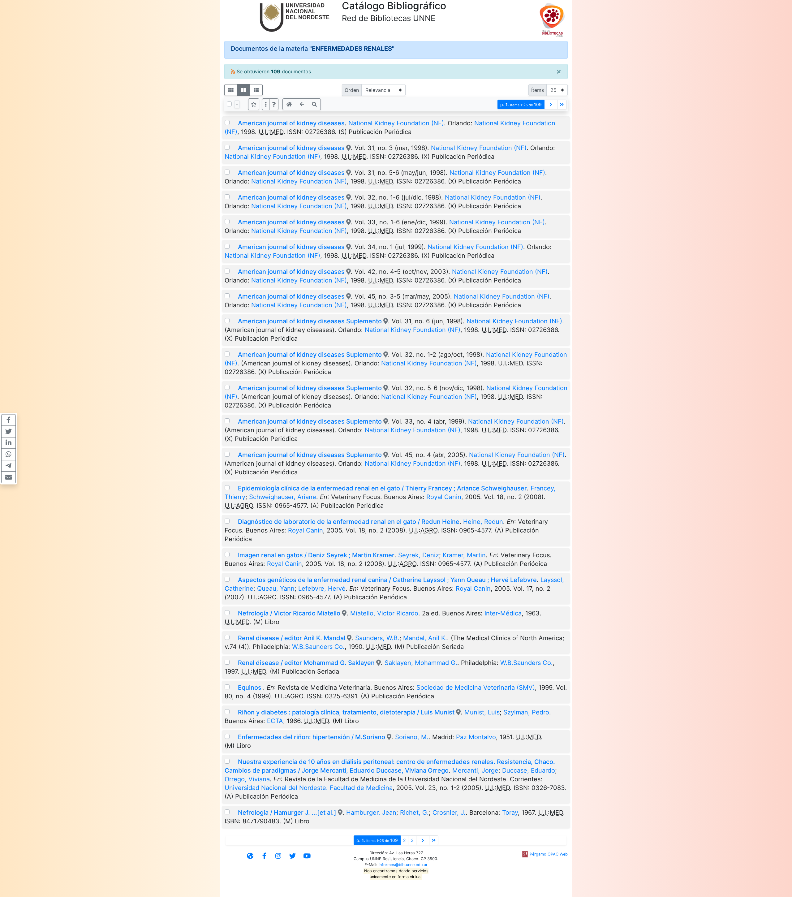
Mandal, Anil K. (425, 638)
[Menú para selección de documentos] (237, 104)
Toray (510, 812)
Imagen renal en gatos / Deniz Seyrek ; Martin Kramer (316, 555)
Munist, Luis (482, 712)
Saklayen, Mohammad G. (421, 662)
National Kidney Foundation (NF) (396, 123)
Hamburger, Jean (371, 812)
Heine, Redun (483, 521)
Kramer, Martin (464, 555)
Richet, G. (414, 812)
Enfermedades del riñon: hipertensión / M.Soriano (311, 737)
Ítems (537, 90)
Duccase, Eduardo (528, 770)
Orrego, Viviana (247, 779)
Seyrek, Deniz (418, 555)
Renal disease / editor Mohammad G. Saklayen (306, 662)
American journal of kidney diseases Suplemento (310, 321)
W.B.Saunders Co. (318, 646)
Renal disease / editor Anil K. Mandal (292, 638)
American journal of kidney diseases (291, 123)
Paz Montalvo (476, 737)
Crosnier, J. (449, 812)
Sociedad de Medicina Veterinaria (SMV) (475, 687)
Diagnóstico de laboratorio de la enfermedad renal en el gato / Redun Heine (348, 521)
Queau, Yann (276, 588)
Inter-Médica (503, 613)
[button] (273, 104)
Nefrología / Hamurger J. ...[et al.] (287, 812)
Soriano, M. (411, 737)
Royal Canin (443, 497)
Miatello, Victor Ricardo (384, 613)
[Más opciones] (265, 104)
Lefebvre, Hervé (322, 588)
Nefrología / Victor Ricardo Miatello (289, 613)
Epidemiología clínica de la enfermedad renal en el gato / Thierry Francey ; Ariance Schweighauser (382, 488)
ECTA (275, 721)
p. (521, 104)
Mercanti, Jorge (475, 770)
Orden (352, 90)
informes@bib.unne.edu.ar (403, 864)
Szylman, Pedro (526, 712)
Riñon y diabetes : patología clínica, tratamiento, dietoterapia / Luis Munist (346, 712)
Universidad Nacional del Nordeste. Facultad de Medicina (309, 787)
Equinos (250, 687)
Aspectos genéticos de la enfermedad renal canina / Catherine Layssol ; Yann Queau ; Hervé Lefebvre (387, 580)
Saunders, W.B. (377, 638)
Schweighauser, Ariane (282, 497)
